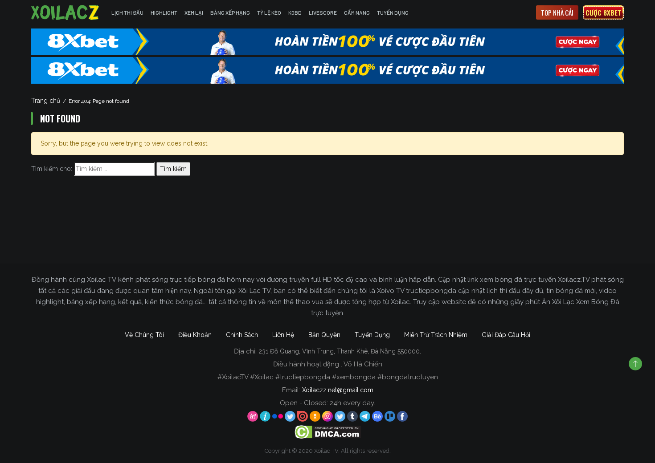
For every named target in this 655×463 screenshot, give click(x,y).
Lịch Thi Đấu (127, 12)
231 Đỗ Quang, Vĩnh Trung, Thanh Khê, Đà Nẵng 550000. (339, 351)
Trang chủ (45, 100)
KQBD (295, 12)
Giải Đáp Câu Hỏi (506, 334)
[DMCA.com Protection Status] (328, 431)
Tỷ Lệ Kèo (269, 12)
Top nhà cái (557, 12)
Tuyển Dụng (393, 12)
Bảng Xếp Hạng (230, 12)
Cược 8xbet (603, 12)
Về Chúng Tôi (144, 334)
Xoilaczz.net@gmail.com (337, 390)
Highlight (164, 12)
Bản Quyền (324, 334)
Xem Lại (193, 12)
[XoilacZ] (66, 12)
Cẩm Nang (357, 12)
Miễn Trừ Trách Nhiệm (435, 334)
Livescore (323, 12)
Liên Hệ (283, 334)
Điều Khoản (195, 334)
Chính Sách (242, 334)
